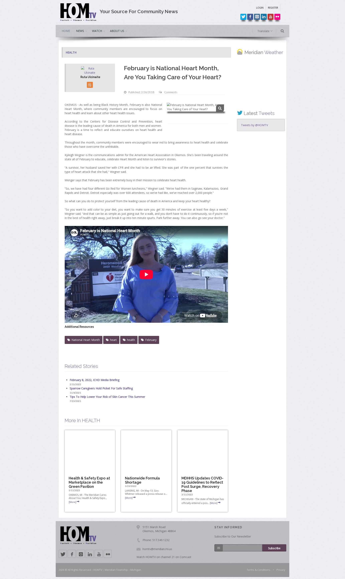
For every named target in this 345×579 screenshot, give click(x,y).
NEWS (80, 31)
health (131, 340)
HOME (66, 31)
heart (113, 340)
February (151, 340)
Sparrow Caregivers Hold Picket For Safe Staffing (101, 388)
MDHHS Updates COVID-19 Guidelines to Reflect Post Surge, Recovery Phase (202, 484)
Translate (263, 31)
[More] (72, 502)
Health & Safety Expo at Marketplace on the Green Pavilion (89, 482)
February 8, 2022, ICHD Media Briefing (94, 380)
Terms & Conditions (258, 570)
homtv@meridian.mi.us (157, 549)
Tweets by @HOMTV (254, 125)
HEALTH (71, 52)
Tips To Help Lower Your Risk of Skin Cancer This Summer (107, 397)
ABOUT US (117, 31)
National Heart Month (85, 340)
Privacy (281, 570)
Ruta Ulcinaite (90, 77)
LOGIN (260, 7)
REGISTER (273, 7)
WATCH (97, 31)
